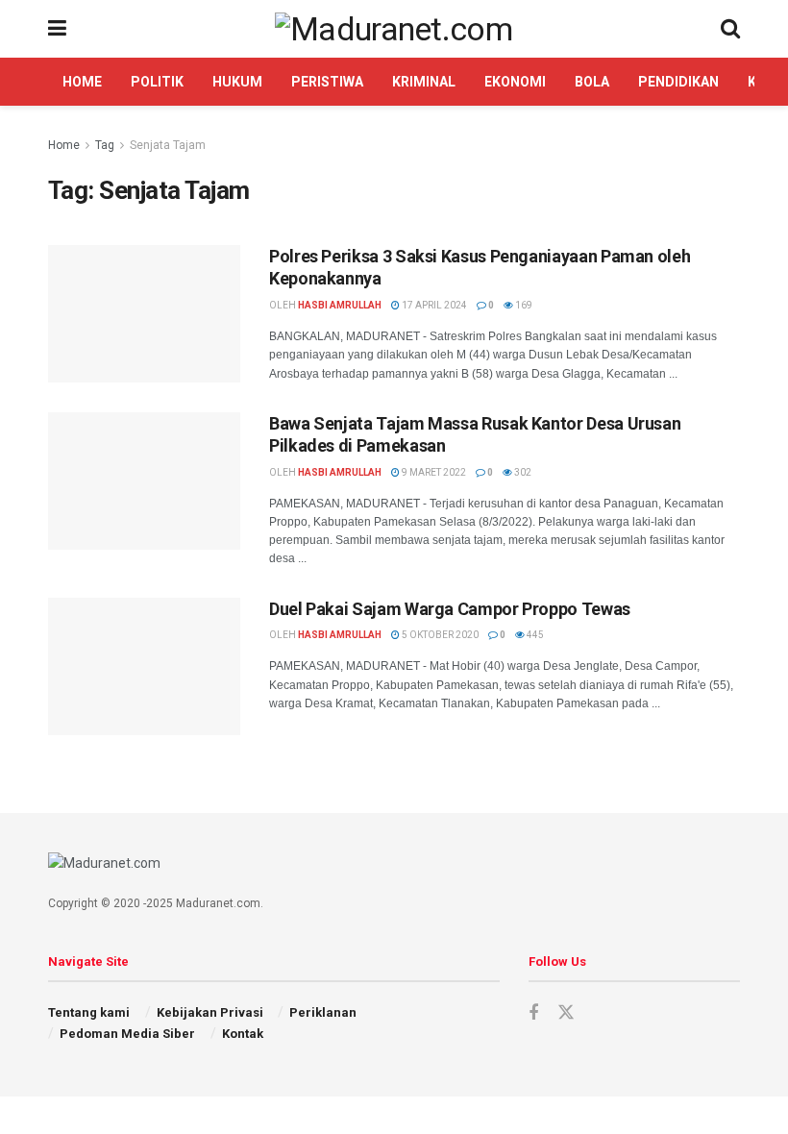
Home (82, 81)
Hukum (237, 81)
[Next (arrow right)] (754, 567)
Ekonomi (515, 81)
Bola (592, 81)
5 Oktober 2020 (439, 634)
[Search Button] (730, 29)
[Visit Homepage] (393, 28)
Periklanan (323, 1012)
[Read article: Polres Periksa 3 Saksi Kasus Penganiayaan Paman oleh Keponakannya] (144, 313)
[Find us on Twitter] (566, 1012)
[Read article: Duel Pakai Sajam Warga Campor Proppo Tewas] (144, 666)
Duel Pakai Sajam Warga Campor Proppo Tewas (449, 609)
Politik (157, 81)
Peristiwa (327, 81)
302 (521, 472)
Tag (104, 145)
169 (522, 305)
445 (534, 634)
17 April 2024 (433, 305)
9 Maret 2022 (433, 472)
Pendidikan (678, 81)
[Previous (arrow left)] (33, 567)
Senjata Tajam (168, 145)
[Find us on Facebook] (533, 1013)
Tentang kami (89, 1012)
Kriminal (424, 81)
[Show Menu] (57, 29)
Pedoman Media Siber (127, 1033)
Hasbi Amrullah (340, 305)
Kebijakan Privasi (210, 1012)
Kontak (242, 1033)
